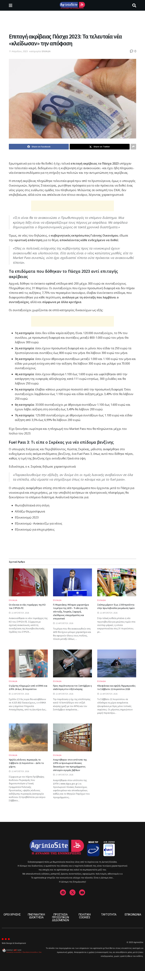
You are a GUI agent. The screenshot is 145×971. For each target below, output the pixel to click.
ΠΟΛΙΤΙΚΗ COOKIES (85, 916)
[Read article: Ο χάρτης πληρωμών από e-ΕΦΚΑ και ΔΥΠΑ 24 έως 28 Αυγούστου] (28, 663)
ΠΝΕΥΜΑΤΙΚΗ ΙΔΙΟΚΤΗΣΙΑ (36, 916)
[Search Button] (134, 5)
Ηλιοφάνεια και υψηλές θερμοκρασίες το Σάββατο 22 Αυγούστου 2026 (116, 687)
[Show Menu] (10, 5)
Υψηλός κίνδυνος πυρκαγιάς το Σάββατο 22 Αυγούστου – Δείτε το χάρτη (26, 763)
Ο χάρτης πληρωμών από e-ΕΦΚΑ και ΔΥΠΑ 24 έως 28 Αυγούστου (28, 687)
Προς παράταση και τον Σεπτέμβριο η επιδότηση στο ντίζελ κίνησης (72, 687)
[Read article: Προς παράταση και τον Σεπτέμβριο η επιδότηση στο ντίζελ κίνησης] (72, 663)
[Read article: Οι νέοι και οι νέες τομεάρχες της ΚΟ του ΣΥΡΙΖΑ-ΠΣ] (28, 582)
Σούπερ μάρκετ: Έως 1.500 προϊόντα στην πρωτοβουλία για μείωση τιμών (116, 606)
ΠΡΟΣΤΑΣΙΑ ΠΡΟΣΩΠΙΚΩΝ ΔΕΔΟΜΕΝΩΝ (60, 917)
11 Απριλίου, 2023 (18, 51)
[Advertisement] (72, 21)
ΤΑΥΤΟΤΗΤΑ (108, 914)
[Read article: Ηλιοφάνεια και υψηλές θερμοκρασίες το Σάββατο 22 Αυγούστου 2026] (116, 663)
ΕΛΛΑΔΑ (46, 51)
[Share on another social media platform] (133, 146)
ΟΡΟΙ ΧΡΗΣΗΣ (12, 914)
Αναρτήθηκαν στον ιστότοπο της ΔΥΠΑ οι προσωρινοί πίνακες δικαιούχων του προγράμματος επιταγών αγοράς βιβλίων (70, 765)
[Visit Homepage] (72, 5)
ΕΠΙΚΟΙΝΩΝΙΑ (133, 914)
